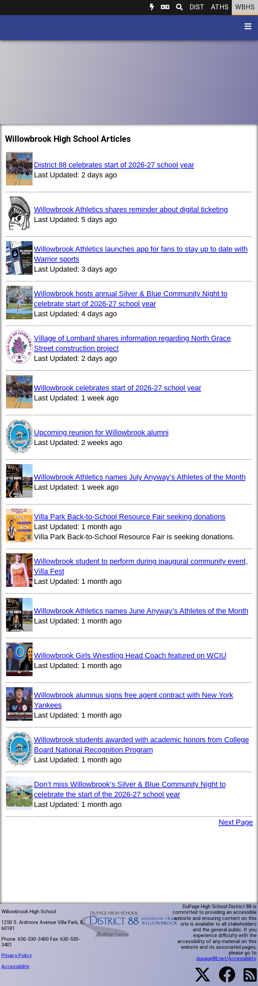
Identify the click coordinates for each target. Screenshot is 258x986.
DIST (196, 7)
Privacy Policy (16, 955)
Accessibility (15, 967)
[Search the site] (179, 7)
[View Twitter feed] (198, 979)
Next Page (236, 822)
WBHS (245, 7)
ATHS (219, 7)
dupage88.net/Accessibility (226, 958)
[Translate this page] (165, 7)
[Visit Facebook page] (222, 979)
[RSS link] (247, 979)
